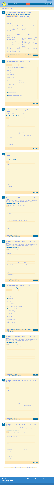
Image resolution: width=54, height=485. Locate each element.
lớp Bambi (8, 149)
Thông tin (28, 3)
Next (36, 467)
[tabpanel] (22, 36)
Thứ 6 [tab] (21, 117)
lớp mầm (13, 56)
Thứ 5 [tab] (18, 117)
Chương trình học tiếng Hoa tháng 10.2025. (18, 61)
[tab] (12, 18)
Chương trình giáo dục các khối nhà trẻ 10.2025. (19, 12)
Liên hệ (49, 3)
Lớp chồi (24, 54)
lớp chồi (8, 56)
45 (29, 467)
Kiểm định (45, 3)
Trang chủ (10, 3)
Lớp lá (27, 54)
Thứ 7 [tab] (24, 117)
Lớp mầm (29, 54)
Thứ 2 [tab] (8, 117)
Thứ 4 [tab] (14, 117)
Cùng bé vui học (20, 54)
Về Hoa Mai (15, 3)
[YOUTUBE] (51, 0)
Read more (36, 55)
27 (25, 467)
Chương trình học (22, 3)
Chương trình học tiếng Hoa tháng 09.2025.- (18, 285)
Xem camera (40, 3)
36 (27, 467)
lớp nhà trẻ (19, 149)
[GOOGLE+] (48, 0)
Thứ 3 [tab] (11, 117)
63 (32, 467)
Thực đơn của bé (15, 235)
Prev (5, 467)
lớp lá (10, 56)
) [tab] (12, 16)
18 (24, 467)
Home (3, 9)
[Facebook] (49, 0)
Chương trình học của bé (14, 54)
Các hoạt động (33, 3)
